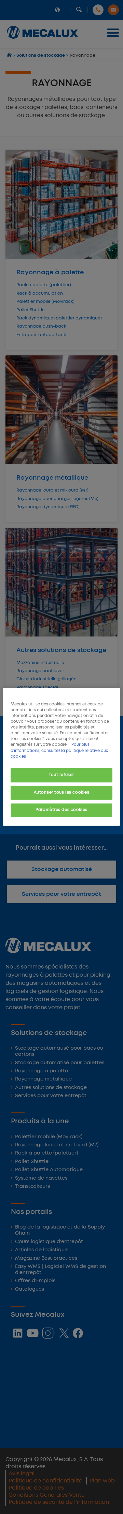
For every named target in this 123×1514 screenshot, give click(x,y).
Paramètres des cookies (61, 810)
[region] (61, 757)
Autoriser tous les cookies (62, 792)
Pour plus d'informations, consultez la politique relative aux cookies (59, 750)
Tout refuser (61, 774)
